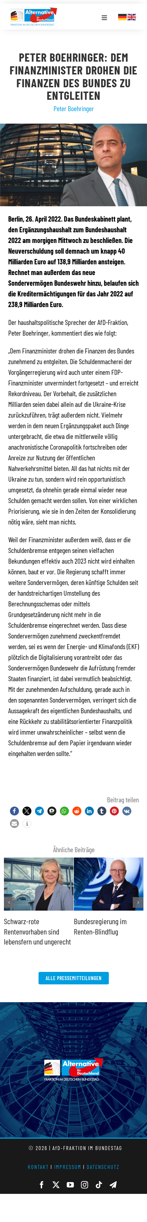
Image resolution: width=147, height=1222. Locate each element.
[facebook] (41, 1185)
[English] (132, 16)
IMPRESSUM (67, 1167)
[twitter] (56, 1185)
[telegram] (113, 1185)
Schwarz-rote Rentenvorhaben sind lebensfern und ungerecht (37, 931)
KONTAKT (38, 1167)
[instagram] (84, 1185)
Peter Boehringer (74, 108)
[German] (122, 16)
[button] (14, 811)
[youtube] (70, 1185)
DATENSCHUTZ (103, 1167)
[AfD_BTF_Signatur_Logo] (34, 11)
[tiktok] (98, 1185)
